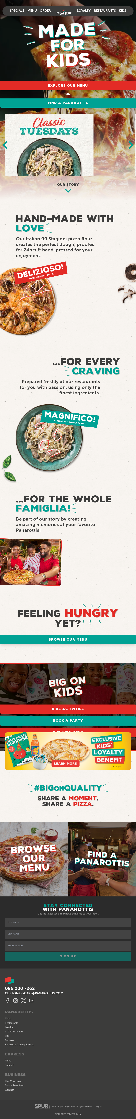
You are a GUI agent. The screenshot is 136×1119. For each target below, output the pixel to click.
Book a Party (68, 720)
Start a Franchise (14, 1085)
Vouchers (14, 1031)
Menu (32, 11)
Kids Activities (68, 709)
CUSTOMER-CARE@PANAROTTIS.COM (34, 993)
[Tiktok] (32, 1000)
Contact (9, 1089)
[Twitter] (24, 1000)
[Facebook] (8, 1000)
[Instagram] (16, 1000)
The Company (13, 1081)
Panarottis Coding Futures (19, 1044)
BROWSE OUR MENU (68, 639)
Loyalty (84, 11)
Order (45, 11)
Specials (17, 11)
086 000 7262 (20, 988)
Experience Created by (68, 1113)
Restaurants (105, 11)
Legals (99, 1106)
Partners (9, 1040)
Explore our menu (68, 85)
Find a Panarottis (68, 103)
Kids (122, 11)
